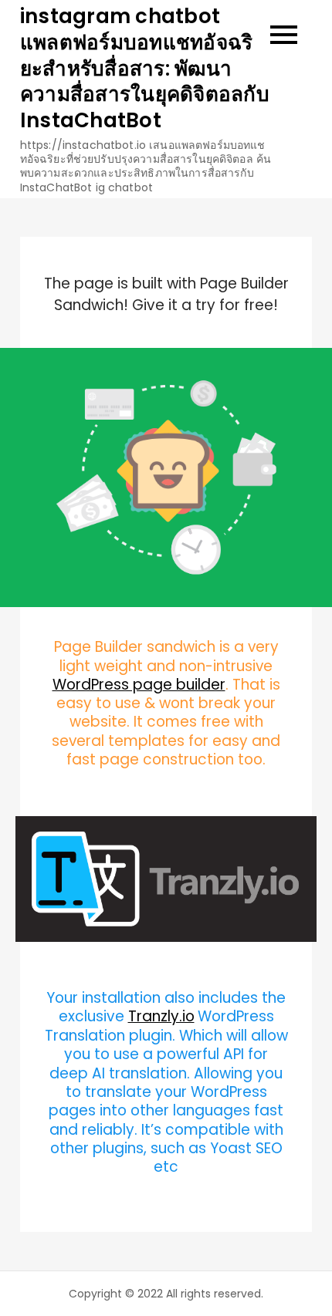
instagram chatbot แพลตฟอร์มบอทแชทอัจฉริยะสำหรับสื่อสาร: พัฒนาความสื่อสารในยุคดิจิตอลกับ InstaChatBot (144, 68)
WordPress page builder (139, 684)
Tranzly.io (161, 1016)
